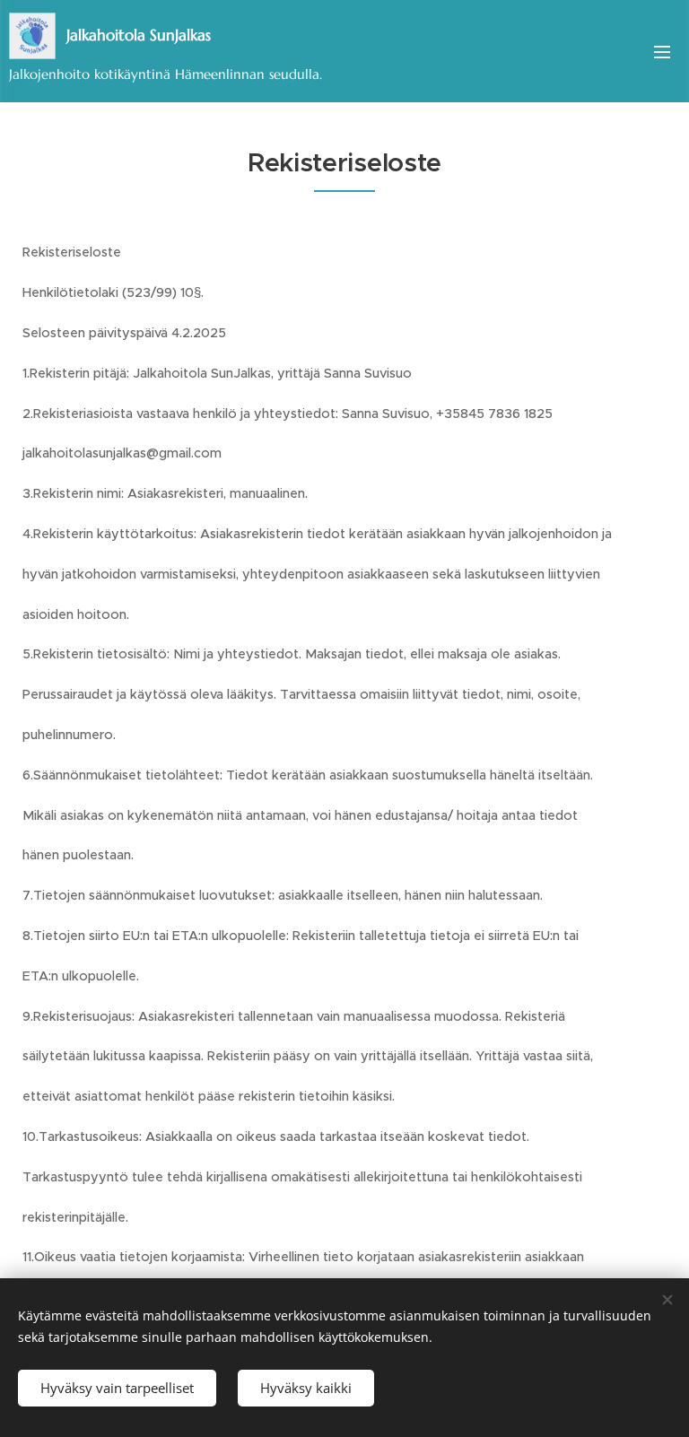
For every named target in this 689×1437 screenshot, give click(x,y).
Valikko (662, 51)
